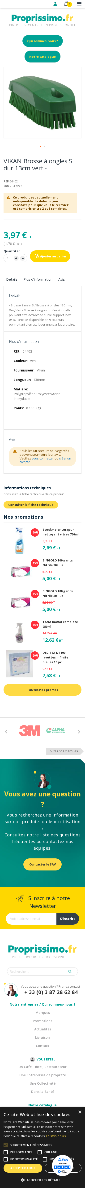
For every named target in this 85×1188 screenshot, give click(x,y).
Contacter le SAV (42, 864)
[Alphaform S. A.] (55, 730)
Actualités (42, 1029)
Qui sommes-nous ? (42, 41)
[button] (40, 146)
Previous (6, 731)
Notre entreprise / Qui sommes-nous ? (42, 1004)
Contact (42, 1045)
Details (11, 279)
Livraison (42, 1037)
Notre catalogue (42, 56)
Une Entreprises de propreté (42, 1075)
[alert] (42, 1147)
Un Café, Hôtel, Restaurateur (42, 1066)
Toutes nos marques (63, 751)
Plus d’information (37, 279)
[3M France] (29, 730)
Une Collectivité (42, 1083)
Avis (61, 279)
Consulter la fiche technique (30, 505)
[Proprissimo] (17, 2)
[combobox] (42, 971)
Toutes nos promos (42, 690)
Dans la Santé (42, 1091)
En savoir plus (56, 1136)
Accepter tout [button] (22, 1168)
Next (79, 731)
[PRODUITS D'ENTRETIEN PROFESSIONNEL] (42, 943)
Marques (42, 1012)
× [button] (79, 1112)
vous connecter (43, 458)
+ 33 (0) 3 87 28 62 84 (51, 992)
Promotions (42, 1021)
